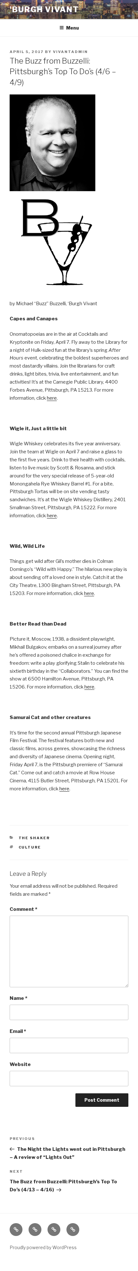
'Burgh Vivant (44, 9)
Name (18, 998)
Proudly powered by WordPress (43, 1247)
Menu (72, 28)
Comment (23, 909)
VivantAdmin (70, 51)
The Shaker (34, 838)
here (52, 398)
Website (20, 1064)
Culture (30, 847)
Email (18, 1031)
